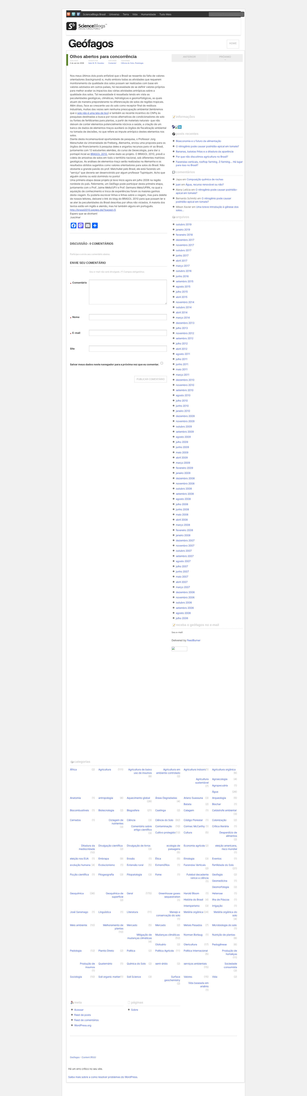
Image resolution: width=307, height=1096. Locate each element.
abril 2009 (182, 457)
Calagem (189, 810)
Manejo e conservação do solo (168, 913)
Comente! (112, 63)
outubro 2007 (184, 550)
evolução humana (80, 864)
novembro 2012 (185, 333)
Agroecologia (219, 779)
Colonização (219, 820)
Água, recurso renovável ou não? (205, 184)
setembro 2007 (185, 555)
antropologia (105, 797)
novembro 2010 (185, 384)
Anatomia (75, 797)
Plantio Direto (106, 950)
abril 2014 (181, 312)
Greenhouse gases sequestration (169, 895)
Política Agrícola (164, 950)
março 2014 (183, 317)
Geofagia (217, 874)
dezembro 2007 (185, 540)
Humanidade (148, 14)
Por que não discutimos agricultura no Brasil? (202, 156)
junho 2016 (182, 276)
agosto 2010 (183, 395)
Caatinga (160, 810)
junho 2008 (182, 509)
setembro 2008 (185, 493)
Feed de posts (82, 1014)
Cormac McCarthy (194, 826)
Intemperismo (192, 905)
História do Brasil (193, 899)
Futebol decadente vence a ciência (198, 876)
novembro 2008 (185, 483)
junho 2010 (182, 405)
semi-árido (161, 963)
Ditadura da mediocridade (87, 847)
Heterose (217, 893)
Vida (135, 14)
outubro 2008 (184, 488)
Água (215, 791)
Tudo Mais (165, 14)
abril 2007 (182, 581)
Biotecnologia (106, 810)
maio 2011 (182, 369)
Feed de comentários (86, 1019)
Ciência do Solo (127, 63)
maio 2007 (182, 576)
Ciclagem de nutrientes (116, 821)
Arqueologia (219, 797)
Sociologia (76, 976)
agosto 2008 (183, 498)
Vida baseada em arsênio (198, 984)
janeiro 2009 (183, 472)
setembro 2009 (185, 431)
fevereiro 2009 (184, 467)
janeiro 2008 (183, 535)
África (73, 769)
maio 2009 (182, 452)
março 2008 (183, 524)
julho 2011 (181, 359)
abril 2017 (181, 260)
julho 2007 (182, 566)
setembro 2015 (184, 281)
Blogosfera (133, 810)
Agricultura (104, 769)
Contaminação (163, 826)
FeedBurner (193, 640)
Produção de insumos (87, 965)
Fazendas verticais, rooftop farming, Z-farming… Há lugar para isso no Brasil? (209, 163)
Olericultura (190, 944)
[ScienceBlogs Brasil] (86, 29)
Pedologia (139, 63)
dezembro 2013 (185, 322)
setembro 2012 (184, 338)
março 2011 (182, 374)
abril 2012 (181, 348)
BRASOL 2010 (99, 153)
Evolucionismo (106, 864)
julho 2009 (182, 441)
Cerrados (75, 820)
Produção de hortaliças (229, 952)
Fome (158, 874)
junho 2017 (182, 255)
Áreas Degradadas (166, 797)
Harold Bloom (191, 893)
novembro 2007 (185, 545)
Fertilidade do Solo (223, 864)
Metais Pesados (193, 925)
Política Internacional (196, 950)
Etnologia (189, 858)
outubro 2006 (184, 602)
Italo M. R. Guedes (96, 63)
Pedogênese (219, 944)
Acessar (79, 1009)
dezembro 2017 (185, 239)
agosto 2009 (183, 436)
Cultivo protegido (165, 832)
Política (131, 950)
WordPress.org (82, 1025)
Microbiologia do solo (224, 925)
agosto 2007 (183, 561)
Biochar (216, 804)
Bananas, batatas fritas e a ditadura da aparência (204, 151)
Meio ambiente (78, 925)
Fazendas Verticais (195, 864)
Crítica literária (220, 826)
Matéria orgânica (193, 911)
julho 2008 (182, 504)
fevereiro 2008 (184, 530)
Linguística (104, 911)
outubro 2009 (184, 426)
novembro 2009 (185, 421)
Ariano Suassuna (193, 797)
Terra (126, 14)
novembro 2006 (185, 597)
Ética (158, 858)
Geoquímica (77, 893)
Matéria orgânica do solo (225, 913)
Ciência (131, 820)
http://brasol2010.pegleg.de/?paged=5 (93, 209)
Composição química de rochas (205, 179)
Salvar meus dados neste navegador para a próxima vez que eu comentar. (114, 364)
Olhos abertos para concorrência (103, 56)
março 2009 (183, 462)
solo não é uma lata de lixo (92, 112)
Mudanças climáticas (167, 934)
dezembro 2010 (185, 379)
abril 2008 (182, 519)
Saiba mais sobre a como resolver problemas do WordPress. (103, 1076)
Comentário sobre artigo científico (141, 828)
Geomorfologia (220, 886)
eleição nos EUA (79, 858)
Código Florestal (193, 820)
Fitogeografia (106, 874)
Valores (188, 976)
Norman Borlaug (193, 934)
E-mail (75, 333)
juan (178, 184)
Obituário (160, 944)
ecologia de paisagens (173, 847)
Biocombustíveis (79, 810)
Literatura (132, 911)
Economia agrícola (194, 845)
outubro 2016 (184, 270)
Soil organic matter (109, 976)
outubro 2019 (184, 224)
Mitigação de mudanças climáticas (139, 936)
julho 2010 (182, 400)
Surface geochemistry (172, 978)
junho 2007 (182, 571)
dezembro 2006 (185, 592)
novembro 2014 (185, 302)
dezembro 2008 (185, 478)
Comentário (78, 283)
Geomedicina (219, 880)
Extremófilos (162, 864)
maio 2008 (182, 514)
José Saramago (79, 911)
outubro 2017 (183, 250)
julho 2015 (182, 291)
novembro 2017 (185, 244)
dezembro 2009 (185, 415)
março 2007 (183, 587)
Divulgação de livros (138, 845)
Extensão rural (135, 864)
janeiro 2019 (183, 229)
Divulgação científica (110, 845)
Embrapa (103, 858)
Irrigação (217, 905)
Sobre (134, 1009)
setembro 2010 (184, 390)
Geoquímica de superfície (114, 895)
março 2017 (183, 265)
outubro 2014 (184, 307)
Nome (74, 317)
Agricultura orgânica (224, 769)
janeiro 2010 (183, 410)
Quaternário (105, 963)
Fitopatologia (134, 874)
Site (72, 348)
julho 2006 (182, 618)
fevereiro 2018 (184, 234)
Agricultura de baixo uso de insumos (140, 771)
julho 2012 (182, 343)
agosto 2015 (183, 286)
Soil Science (134, 976)
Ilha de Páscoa (220, 899)
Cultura (188, 832)
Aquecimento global (138, 797)
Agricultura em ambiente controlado (168, 771)
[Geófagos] (103, 48)
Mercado (132, 925)
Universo (114, 14)
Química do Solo (136, 963)
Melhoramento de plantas (113, 927)
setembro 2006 (185, 607)
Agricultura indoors (195, 769)
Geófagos (75, 1057)
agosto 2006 (183, 612)
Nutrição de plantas (223, 934)
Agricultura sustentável (202, 781)
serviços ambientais (195, 963)
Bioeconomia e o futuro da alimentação (198, 140)
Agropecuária (220, 785)
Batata (187, 804)
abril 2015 (181, 296)
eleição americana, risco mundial (226, 847)
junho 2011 (182, 364)
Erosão (131, 858)
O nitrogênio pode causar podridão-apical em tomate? (207, 146)
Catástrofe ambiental (224, 810)
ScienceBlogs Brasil (94, 14)
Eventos (216, 858)
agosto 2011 (183, 353)
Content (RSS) (89, 1057)
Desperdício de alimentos (228, 834)
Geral (130, 893)
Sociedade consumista (230, 965)
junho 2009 (182, 447)
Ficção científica (79, 874)
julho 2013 (182, 327)
